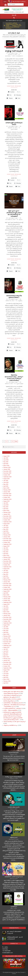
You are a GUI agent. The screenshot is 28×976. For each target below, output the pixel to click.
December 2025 (7, 471)
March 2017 (6, 656)
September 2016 (7, 668)
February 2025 (6, 490)
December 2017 (7, 639)
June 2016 (5, 673)
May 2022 (5, 551)
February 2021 (6, 580)
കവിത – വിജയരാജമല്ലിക (10, 710)
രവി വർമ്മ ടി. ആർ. (13, 53)
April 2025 (5, 486)
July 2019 (5, 606)
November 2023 (7, 518)
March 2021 (6, 578)
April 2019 (5, 609)
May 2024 (5, 506)
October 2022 (6, 542)
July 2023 (5, 525)
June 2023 (5, 527)
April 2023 (5, 531)
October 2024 (6, 497)
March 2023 (6, 533)
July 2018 (5, 626)
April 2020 (5, 593)
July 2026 (5, 458)
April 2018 (5, 632)
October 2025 (6, 475)
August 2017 (6, 647)
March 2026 (6, 465)
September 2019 (7, 602)
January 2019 (6, 615)
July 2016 (5, 671)
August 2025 (6, 478)
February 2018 (6, 636)
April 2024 (5, 508)
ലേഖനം (21, 219)
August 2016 (6, 669)
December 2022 (7, 538)
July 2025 (5, 480)
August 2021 (6, 568)
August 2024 (6, 501)
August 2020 (6, 591)
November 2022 (7, 540)
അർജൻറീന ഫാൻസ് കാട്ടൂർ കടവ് (14, 876)
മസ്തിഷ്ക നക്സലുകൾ (14, 51)
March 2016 (6, 679)
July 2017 (5, 649)
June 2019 (5, 608)
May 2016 (5, 675)
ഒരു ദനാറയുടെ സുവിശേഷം (12, 1)
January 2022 (6, 559)
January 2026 (6, 469)
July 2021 (5, 570)
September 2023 (7, 521)
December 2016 (7, 662)
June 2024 (5, 505)
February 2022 (6, 557)
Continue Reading (14, 86)
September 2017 (7, 645)
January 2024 (6, 514)
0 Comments (19, 56)
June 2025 (5, 482)
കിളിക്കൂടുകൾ (13, 837)
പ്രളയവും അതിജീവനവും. (10, 725)
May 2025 (5, 484)
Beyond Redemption (14, 752)
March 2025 (6, 488)
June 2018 (5, 628)
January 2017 (6, 660)
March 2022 (6, 555)
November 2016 (7, 664)
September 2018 (7, 623)
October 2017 (6, 643)
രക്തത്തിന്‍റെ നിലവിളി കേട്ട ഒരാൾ (12, 702)
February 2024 (6, 512)
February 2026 (6, 467)
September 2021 (7, 566)
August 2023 (6, 523)
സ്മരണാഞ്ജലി (14, 129)
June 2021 (5, 572)
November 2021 (7, 563)
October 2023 (6, 520)
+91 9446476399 (6, 950)
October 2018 (6, 621)
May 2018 (5, 630)
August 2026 (6, 456)
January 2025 (6, 491)
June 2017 (5, 651)
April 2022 (5, 553)
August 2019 (6, 604)
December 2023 (7, 516)
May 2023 (5, 529)
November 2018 (7, 619)
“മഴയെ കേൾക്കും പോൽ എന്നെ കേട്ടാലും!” (14, 721)
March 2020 (6, 594)
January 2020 (6, 598)
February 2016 (6, 681)
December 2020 (7, 583)
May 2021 (5, 574)
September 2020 (7, 589)
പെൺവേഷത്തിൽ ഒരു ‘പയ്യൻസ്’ (12, 708)
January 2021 (6, 581)
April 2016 (5, 677)
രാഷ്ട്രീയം (20, 300)
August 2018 (6, 624)
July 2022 (5, 548)
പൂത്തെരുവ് (14, 906)
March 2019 (6, 611)
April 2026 (5, 463)
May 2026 (5, 461)
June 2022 (5, 550)
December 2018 (7, 617)
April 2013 (5, 683)
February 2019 (6, 613)
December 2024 (7, 493)
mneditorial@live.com (7, 952)
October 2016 (6, 666)
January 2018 (6, 638)
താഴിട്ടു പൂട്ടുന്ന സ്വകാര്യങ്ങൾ (13, 776)
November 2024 (7, 495)
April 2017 (5, 654)
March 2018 (6, 634)
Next (16, 441)
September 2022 (7, 544)
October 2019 (6, 600)
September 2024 (7, 499)
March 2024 (6, 510)
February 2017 (6, 658)
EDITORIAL (8, 56)
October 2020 (6, 587)
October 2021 (6, 565)
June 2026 (5, 460)
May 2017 (5, 653)
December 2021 (7, 561)
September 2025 (7, 476)
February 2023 (6, 535)
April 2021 (5, 576)
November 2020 (7, 585)
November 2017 (7, 641)
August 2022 (6, 546)
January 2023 (6, 536)
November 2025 (7, 473)
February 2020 (6, 596)
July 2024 (5, 503)
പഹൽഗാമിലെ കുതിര (13, 807)
